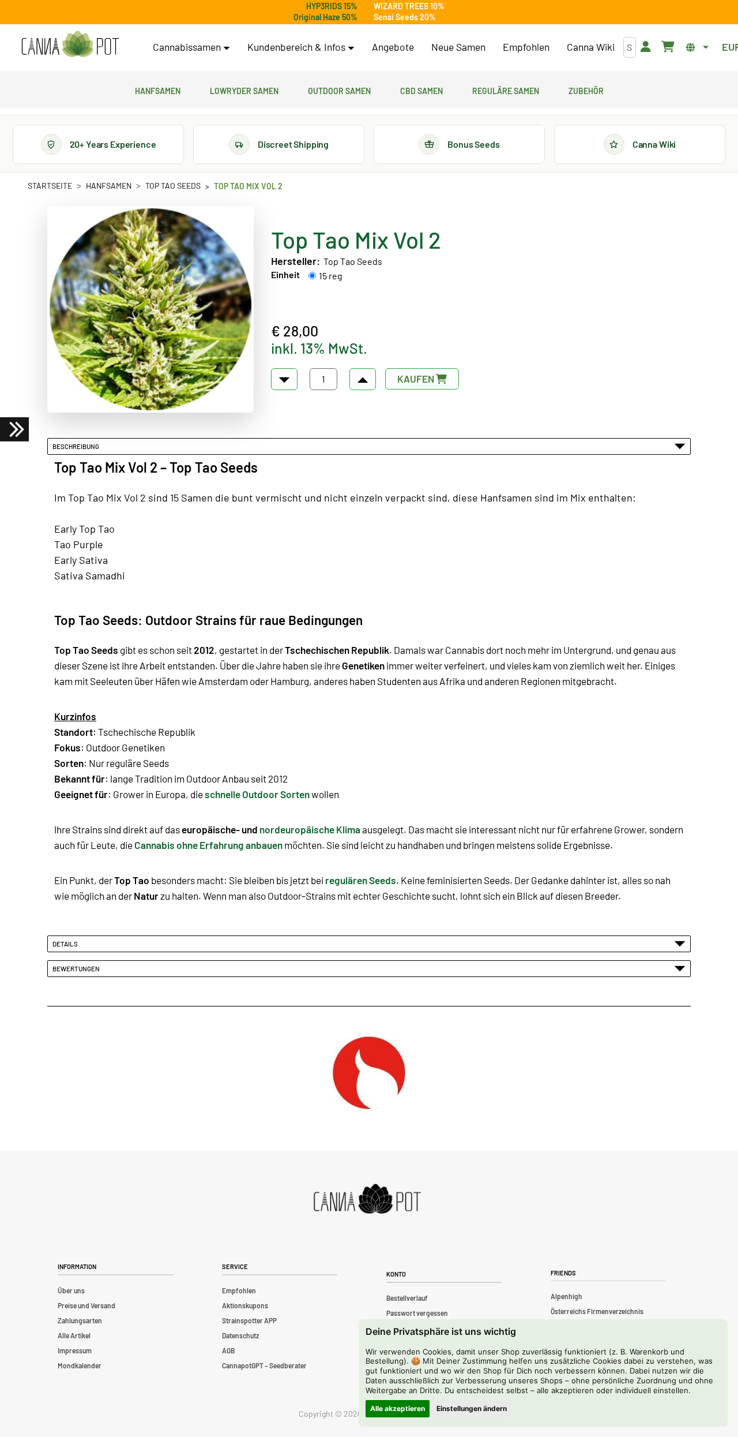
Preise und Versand (86, 1305)
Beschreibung (76, 446)
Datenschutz (240, 1335)
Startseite (50, 185)
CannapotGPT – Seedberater (264, 1365)
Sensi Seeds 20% (405, 17)
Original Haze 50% (325, 17)
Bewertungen (77, 968)
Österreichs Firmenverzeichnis (597, 1311)
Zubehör (586, 89)
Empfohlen (526, 46)
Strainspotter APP (249, 1320)
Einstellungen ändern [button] (471, 1408)
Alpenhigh (566, 1296)
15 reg (330, 275)
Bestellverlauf (407, 1297)
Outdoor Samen (339, 89)
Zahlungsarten (80, 1320)
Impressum (75, 1350)
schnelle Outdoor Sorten (257, 794)
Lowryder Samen (244, 89)
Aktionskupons (245, 1305)
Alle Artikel (74, 1335)
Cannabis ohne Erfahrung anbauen (208, 845)
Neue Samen (458, 46)
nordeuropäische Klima (309, 829)
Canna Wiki (591, 46)
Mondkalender (79, 1365)
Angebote (393, 46)
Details (66, 944)
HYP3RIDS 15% (331, 6)
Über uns (71, 1290)
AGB (228, 1350)
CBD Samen (421, 89)
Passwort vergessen (417, 1312)
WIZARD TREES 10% (409, 6)
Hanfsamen (157, 89)
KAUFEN (416, 378)
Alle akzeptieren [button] (397, 1408)
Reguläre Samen (505, 89)
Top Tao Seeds (173, 185)
